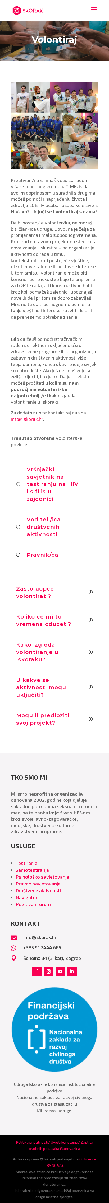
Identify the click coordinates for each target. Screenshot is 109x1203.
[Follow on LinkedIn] (72, 971)
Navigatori (27, 897)
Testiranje (26, 863)
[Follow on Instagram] (48, 971)
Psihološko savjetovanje (42, 877)
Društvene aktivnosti (38, 890)
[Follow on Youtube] (60, 971)
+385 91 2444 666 (42, 947)
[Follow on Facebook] (37, 971)
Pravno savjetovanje (38, 883)
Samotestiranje (32, 870)
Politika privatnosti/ (33, 1142)
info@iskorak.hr (27, 419)
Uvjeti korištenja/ (66, 1142)
